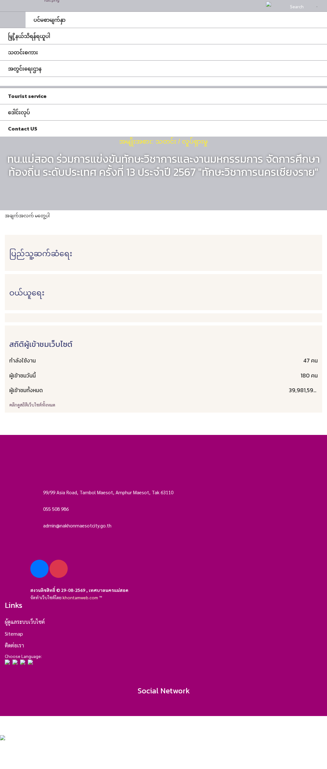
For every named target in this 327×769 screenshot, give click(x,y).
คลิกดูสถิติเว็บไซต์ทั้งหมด (32, 404)
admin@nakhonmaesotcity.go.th (77, 525)
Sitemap (14, 633)
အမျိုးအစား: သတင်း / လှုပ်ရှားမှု (163, 141)
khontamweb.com (80, 597)
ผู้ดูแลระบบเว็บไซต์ (25, 621)
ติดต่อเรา (14, 645)
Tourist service (27, 96)
